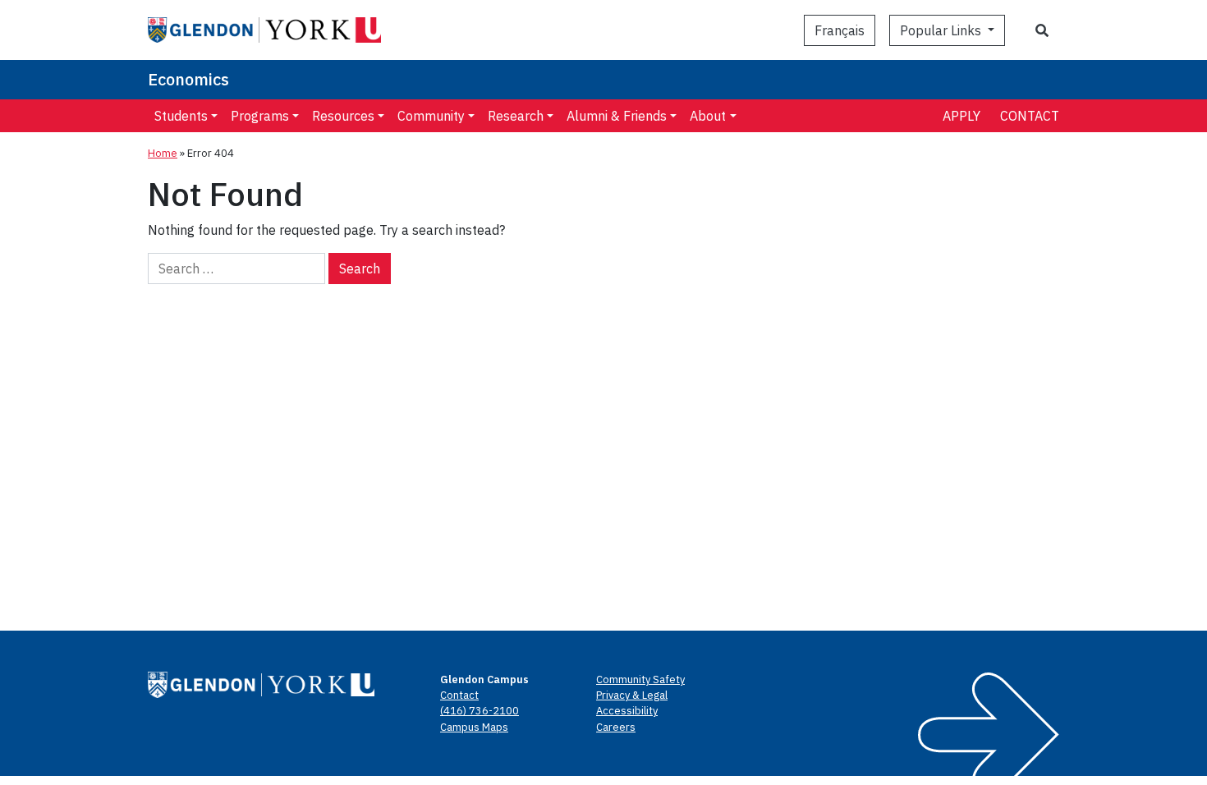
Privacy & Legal (632, 695)
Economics (188, 79)
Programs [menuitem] (260, 116)
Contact (1029, 116)
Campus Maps (474, 727)
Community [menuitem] (431, 116)
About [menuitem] (708, 116)
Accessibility (627, 711)
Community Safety (640, 679)
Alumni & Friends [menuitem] (617, 116)
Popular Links (942, 30)
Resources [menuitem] (343, 116)
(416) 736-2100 (479, 711)
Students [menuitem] (181, 116)
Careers (616, 727)
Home (162, 153)
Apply (961, 116)
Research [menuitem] (516, 116)
